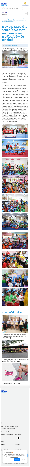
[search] (5, 9)
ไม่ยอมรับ (23, 460)
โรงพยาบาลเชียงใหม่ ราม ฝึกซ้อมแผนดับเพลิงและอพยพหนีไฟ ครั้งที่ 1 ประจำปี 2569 (15, 360)
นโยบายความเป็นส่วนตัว (9, 463)
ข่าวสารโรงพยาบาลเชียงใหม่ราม (14, 19)
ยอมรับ (17, 460)
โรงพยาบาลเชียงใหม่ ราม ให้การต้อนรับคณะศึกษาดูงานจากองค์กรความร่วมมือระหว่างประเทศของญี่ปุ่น (14, 336)
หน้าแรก (4, 19)
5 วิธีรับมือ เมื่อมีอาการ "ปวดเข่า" (11, 383)
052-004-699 (5, 431)
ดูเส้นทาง (5, 423)
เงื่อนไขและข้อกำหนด (17, 463)
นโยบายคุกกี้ (23, 463)
